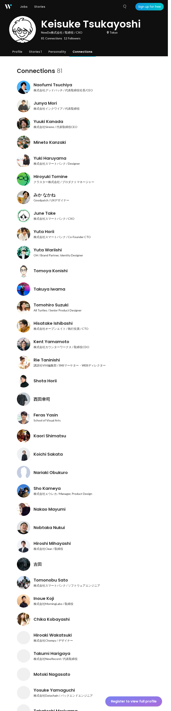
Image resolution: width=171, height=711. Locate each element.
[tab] (17, 52)
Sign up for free (149, 7)
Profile (17, 52)
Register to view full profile (134, 701)
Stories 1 (35, 52)
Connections (82, 52)
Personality (57, 52)
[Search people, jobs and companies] (125, 7)
